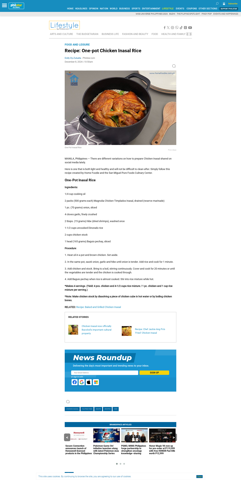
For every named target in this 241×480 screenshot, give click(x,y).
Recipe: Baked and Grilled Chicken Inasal (98, 307)
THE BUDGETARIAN (87, 34)
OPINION (93, 8)
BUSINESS (124, 8)
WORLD (113, 8)
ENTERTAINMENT (151, 8)
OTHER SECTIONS (208, 8)
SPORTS (136, 8)
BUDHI (172, 14)
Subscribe (233, 4)
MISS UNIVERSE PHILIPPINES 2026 (152, 14)
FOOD (155, 34)
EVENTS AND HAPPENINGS (225, 14)
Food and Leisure (77, 44)
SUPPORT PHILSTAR (229, 9)
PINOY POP (207, 14)
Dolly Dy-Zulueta (73, 58)
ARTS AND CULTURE (61, 34)
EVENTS (180, 8)
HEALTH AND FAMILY (173, 34)
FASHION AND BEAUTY (135, 34)
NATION (104, 8)
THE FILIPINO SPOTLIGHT (188, 14)
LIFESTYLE (167, 8)
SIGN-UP (154, 372)
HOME (70, 8)
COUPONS (192, 8)
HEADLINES (81, 8)
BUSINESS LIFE (110, 34)
